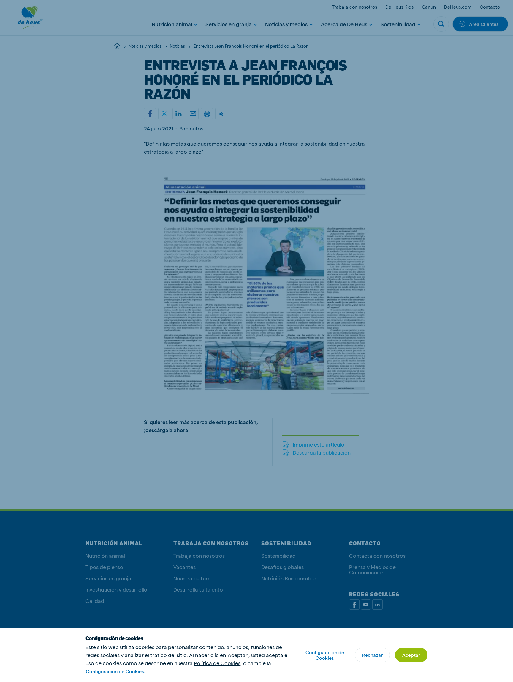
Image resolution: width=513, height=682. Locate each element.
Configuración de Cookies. (115, 671)
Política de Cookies (217, 663)
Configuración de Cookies (324, 655)
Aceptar (411, 655)
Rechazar (372, 655)
